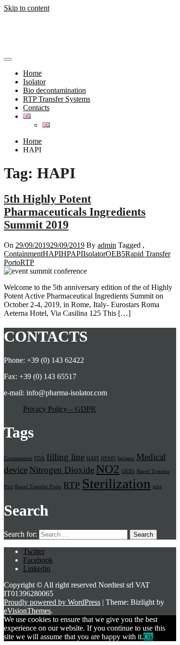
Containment (23, 254)
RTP (27, 262)
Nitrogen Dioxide (61, 470)
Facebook (38, 560)
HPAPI (72, 254)
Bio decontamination (54, 90)
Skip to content (26, 8)
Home (32, 73)
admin (106, 245)
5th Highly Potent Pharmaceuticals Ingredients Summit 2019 (74, 212)
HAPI (52, 254)
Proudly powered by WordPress (52, 602)
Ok (148, 637)
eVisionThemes (27, 611)
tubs (157, 486)
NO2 (108, 468)
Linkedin (36, 568)
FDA (39, 458)
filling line (65, 457)
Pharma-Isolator (28, 24)
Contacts (36, 108)
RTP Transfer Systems (56, 99)
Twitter (34, 551)
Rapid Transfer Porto (38, 486)
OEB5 (115, 254)
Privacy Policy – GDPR (59, 409)
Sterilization (116, 483)
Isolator (34, 82)
